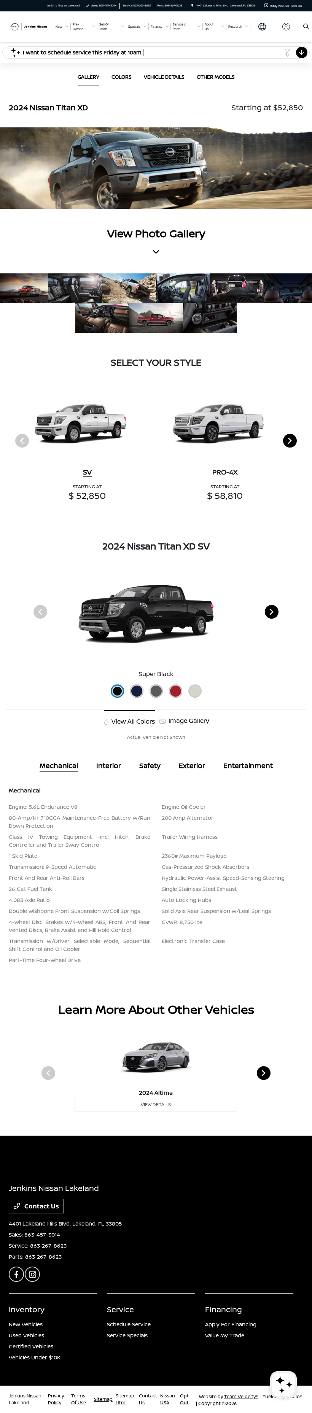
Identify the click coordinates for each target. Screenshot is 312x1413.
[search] (306, 26)
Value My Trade (224, 1335)
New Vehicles (26, 1324)
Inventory (27, 1309)
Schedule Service (129, 1324)
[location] (192, 5)
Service (120, 1309)
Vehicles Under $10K (34, 1357)
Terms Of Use (78, 1399)
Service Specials (127, 1335)
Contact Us (41, 1206)
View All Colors (132, 721)
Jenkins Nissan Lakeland (25, 1399)
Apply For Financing (230, 1324)
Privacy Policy (56, 1399)
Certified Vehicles (31, 1346)
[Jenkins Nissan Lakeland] (29, 26)
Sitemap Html (125, 1399)
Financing (223, 1309)
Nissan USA (167, 1399)
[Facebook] (16, 1274)
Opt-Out (185, 1399)
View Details (156, 1104)
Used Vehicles (26, 1335)
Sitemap (103, 1399)
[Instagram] (32, 1274)
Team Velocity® (241, 1396)
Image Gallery (188, 720)
